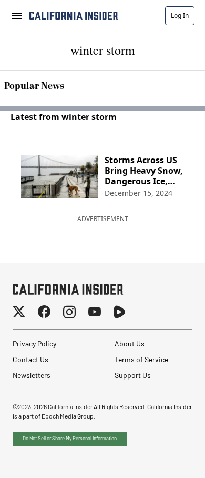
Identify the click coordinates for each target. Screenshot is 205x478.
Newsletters (31, 376)
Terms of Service (141, 360)
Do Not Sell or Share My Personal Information (70, 438)
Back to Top (165, 457)
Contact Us (30, 360)
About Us (130, 344)
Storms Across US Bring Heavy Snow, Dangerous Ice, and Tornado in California (144, 170)
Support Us (133, 376)
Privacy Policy (34, 344)
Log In (180, 15)
